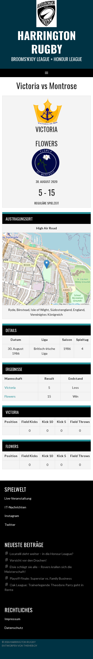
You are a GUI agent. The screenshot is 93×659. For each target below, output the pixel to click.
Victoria (10, 387)
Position (11, 422)
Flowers (10, 396)
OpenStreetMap (74, 304)
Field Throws (80, 422)
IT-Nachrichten (15, 507)
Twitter (10, 524)
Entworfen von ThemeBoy (19, 645)
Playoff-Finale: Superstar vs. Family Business (41, 578)
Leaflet (55, 304)
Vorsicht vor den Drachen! (28, 560)
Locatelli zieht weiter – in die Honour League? (41, 554)
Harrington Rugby (46, 42)
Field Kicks (29, 422)
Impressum (12, 619)
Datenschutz (14, 628)
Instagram (12, 516)
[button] (46, 264)
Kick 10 (47, 422)
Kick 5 (61, 422)
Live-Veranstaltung (18, 498)
